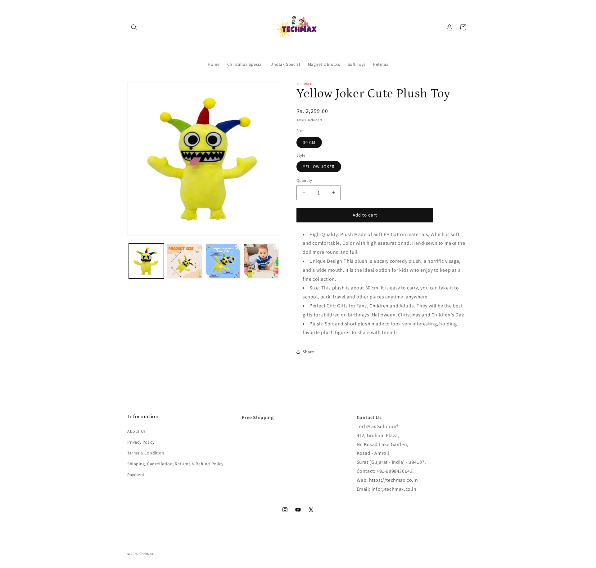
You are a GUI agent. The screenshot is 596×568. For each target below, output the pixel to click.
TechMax (147, 554)
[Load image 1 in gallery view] (146, 261)
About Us (136, 431)
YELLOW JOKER (319, 166)
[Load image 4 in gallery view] (261, 261)
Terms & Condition (145, 453)
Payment (136, 475)
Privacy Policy (140, 442)
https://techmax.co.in (393, 480)
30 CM (309, 142)
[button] (134, 27)
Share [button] (308, 352)
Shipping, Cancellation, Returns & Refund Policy (175, 464)
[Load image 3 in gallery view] (223, 261)
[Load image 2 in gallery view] (184, 261)
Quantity (304, 180)
